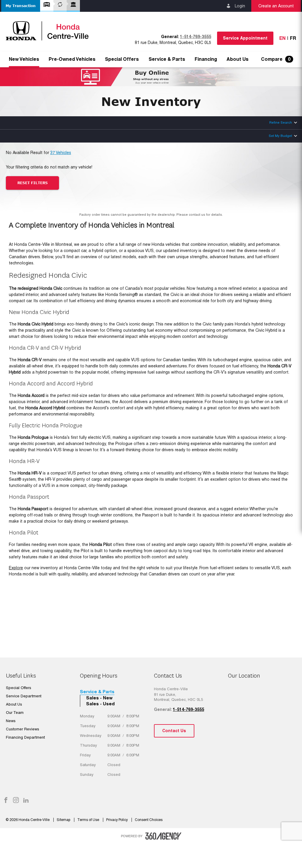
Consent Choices (149, 820)
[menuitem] (24, 59)
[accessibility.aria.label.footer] (163, 836)
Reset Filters (32, 183)
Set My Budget (280, 136)
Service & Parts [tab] (97, 691)
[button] (20, 6)
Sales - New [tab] (99, 697)
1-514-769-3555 (195, 36)
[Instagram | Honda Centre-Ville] (16, 800)
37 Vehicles (60, 152)
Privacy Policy (117, 820)
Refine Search (280, 122)
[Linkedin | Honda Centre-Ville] (26, 800)
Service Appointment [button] (245, 38)
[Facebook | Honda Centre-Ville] (6, 800)
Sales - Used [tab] (100, 703)
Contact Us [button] (174, 730)
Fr (293, 38)
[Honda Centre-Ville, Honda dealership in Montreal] (50, 30)
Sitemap (64, 820)
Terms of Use (88, 820)
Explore (16, 567)
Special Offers (122, 59)
